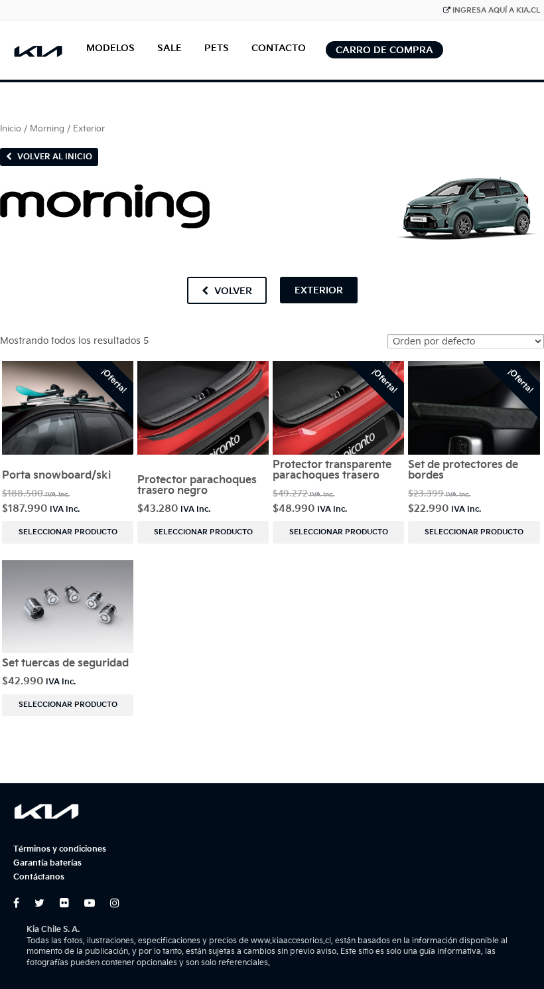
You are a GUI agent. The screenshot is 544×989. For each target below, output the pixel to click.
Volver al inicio (53, 157)
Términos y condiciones (59, 849)
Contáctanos (38, 877)
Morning (47, 128)
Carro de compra (384, 50)
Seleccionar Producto (68, 532)
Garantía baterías (47, 863)
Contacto (278, 48)
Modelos (110, 48)
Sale (169, 48)
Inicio (10, 128)
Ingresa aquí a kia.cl (496, 10)
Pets (216, 48)
